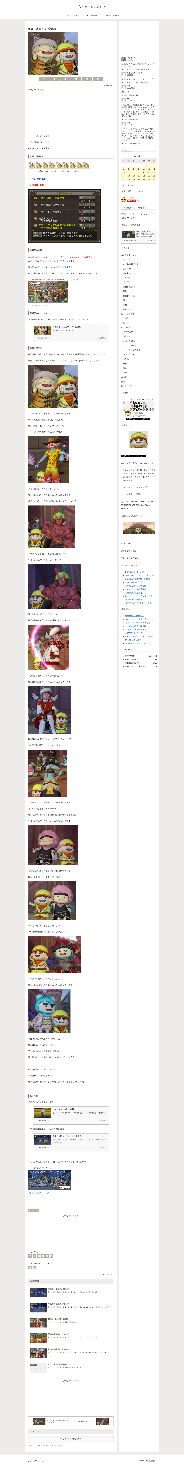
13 (139, 172)
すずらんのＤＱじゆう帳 (135, 586)
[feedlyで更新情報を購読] (30, 1267)
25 (129, 179)
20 (139, 176)
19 (134, 176)
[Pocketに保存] (76, 79)
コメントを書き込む (71, 1439)
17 (123, 176)
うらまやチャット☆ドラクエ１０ (139, 575)
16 (154, 172)
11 (129, 172)
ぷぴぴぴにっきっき (133, 593)
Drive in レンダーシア (134, 572)
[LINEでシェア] (87, 79)
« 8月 (123, 185)
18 (129, 176)
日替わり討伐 (34, 1210)
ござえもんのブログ (133, 582)
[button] (98, 79)
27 (139, 179)
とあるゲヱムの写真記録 (135, 589)
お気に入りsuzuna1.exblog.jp (137, 579)
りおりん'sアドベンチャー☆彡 (138, 603)
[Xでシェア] (44, 79)
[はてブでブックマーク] (65, 79)
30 (154, 179)
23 (154, 176)
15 (149, 172)
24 (123, 179)
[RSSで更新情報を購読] (34, 1267)
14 (144, 172)
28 (144, 179)
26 (134, 179)
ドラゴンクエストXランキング (38, 305)
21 (144, 176)
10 (123, 172)
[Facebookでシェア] (54, 79)
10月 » (130, 185)
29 (149, 179)
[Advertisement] (71, 113)
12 (134, 172)
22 (149, 176)
